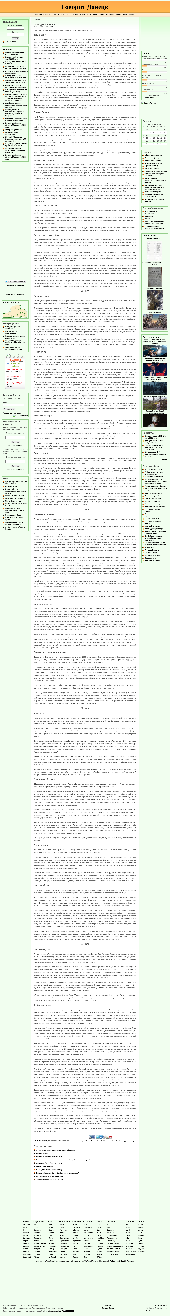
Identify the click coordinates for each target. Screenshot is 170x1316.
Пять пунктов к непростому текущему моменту (16, 91)
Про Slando (149, 216)
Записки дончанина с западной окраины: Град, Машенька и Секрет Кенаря (65, 1160)
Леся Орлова (131, 1252)
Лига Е (75, 1244)
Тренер (141, 1244)
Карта (51, 1224)
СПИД (99, 1257)
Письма (37, 1254)
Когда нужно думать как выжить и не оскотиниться (15, 67)
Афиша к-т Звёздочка (153, 155)
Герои (140, 1227)
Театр (62, 1235)
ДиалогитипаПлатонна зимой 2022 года (14, 58)
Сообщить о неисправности (156, 1311)
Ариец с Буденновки (153, 526)
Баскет (76, 1257)
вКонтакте (40, 1261)
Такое (99, 1222)
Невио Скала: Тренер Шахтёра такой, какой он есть (14, 510)
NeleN (128, 1233)
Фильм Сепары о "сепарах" (155, 396)
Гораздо (87, 1244)
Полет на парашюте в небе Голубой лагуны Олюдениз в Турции (154, 341)
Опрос (146, 53)
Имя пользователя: (15, 26)
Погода (52, 1249)
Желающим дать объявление (151, 212)
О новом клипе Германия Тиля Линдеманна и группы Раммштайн (155, 379)
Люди (141, 1222)
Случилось (39, 1222)
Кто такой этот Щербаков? (15, 498)
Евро (75, 1249)
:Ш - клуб (76, 1227)
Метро (99, 1254)
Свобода (26, 1244)
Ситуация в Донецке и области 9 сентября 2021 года (15, 343)
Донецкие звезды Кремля (155, 507)
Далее (164, 459)
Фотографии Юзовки (153, 555)
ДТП (35, 1224)
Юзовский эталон (151, 558)
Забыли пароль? (11, 41)
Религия (63, 1230)
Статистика (64, 1238)
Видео (131, 15)
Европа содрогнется (115, 1246)
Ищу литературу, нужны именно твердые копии (154, 222)
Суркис (141, 1246)
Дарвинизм (88, 1246)
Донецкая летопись (152, 561)
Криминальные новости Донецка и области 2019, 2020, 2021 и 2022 (154, 447)
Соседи (87, 1235)
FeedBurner (20, 445)
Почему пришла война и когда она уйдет (14, 53)
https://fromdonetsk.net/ (53, 1311)
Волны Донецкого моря (154, 529)
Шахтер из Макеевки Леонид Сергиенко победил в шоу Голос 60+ (155, 360)
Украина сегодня (113, 1249)
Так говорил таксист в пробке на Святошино (13, 348)
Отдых (75, 15)
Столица (63, 1254)
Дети (140, 1233)
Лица (89, 15)
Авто (99, 1233)
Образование (112, 1235)
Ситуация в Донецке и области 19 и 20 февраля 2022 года (15, 150)
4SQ (118, 1261)
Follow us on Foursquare (15, 295)
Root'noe (129, 1249)
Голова (63, 1252)
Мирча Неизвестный (13, 501)
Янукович (142, 1252)
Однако (87, 1254)
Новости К (64, 1222)
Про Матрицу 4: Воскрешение (11, 332)
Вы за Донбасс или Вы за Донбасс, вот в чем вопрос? (57, 1173)
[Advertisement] (154, 33)
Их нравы (37, 1249)
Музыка (26, 1233)
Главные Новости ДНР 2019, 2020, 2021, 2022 (156, 437)
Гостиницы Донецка (152, 168)
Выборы (63, 1249)
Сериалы (100, 1244)
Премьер (63, 1244)
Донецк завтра (39, 1246)
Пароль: (15, 32)
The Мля (110, 1222)
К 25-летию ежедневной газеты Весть (154, 263)
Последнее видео (152, 337)
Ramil (128, 1227)
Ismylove (129, 1230)
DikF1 (128, 1241)
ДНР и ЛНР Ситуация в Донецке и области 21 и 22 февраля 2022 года (15, 139)
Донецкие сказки (113, 1252)
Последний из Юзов (13, 515)
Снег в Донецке (155, 312)
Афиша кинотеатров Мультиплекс (49, 1180)
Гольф (75, 1235)
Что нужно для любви (13, 130)
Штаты (51, 1227)
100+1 (75, 1224)
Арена (75, 1233)
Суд (98, 1224)
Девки (140, 1230)
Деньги (68, 15)
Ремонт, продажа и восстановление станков (154, 227)
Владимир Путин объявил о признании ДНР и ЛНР (16, 145)
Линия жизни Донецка (44, 1166)
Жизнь (82, 15)
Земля (51, 1230)
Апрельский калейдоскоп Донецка (49, 1163)
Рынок (99, 1252)
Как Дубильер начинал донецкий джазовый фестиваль (154, 538)
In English (52, 1257)
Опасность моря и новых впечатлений (15, 337)
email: (5, 402)
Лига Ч (75, 1246)
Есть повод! (88, 1233)
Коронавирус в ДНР (152, 452)
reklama (26, 1249)
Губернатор (64, 1246)
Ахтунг (36, 1241)
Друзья (26, 1252)
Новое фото (149, 235)
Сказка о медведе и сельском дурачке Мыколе (16, 86)
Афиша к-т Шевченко (153, 161)
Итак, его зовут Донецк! (154, 469)
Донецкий (27, 1257)
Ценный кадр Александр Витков (49, 1157)
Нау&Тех (100, 1238)
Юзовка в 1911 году (152, 501)
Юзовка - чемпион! (152, 519)
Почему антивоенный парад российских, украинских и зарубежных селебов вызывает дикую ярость (16, 97)
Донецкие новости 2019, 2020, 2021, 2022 (154, 442)
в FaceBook (49, 1261)
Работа (63, 1227)
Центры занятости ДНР (154, 163)
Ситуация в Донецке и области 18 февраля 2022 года (15, 157)
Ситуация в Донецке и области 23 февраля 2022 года (15, 125)
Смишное (27, 1238)
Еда (98, 1230)
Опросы (26, 1241)
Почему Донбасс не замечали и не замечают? (15, 77)
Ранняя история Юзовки (154, 496)
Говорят (37, 1252)
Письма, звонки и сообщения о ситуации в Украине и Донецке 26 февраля (14, 113)
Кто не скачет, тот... (154, 239)
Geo (50, 1222)
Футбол (76, 1238)
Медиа (25, 1235)
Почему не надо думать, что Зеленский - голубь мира (16, 81)
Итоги (62, 1257)
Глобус (51, 1254)
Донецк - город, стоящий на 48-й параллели (155, 532)
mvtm (128, 1235)
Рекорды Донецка (152, 550)
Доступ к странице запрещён (12, 328)
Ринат (140, 1238)
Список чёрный (113, 1254)
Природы (52, 1246)
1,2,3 (108, 1227)
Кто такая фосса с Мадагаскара (12, 133)
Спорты (76, 1222)
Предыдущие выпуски (12, 413)
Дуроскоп (110, 1230)
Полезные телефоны (153, 192)
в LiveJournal (76, 1261)
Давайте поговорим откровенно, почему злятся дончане (16, 105)
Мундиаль (77, 1241)
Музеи (62, 1233)
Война (121, 1141)
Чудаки (141, 1249)
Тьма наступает (113, 1238)
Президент (64, 1241)
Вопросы (37, 1230)
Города (51, 1235)
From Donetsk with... (111, 1141)
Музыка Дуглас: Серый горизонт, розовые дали (154, 412)
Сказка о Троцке (151, 553)
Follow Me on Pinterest (15, 286)
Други (86, 1257)
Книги (25, 1230)
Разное (102, 15)
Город (95, 15)
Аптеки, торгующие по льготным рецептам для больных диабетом (154, 187)
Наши (140, 1224)
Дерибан (37, 1235)
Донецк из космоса (154, 288)
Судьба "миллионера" (153, 499)
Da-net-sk (100, 1141)
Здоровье (88, 1252)
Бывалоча (88, 1222)
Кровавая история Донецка (155, 504)
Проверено (88, 1227)
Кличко (76, 1252)
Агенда (36, 1227)
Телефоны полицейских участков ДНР (154, 195)
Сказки (26, 1246)
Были (86, 1249)
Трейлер (100, 1235)
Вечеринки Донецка (152, 158)
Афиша (119, 15)
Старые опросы (150, 97)
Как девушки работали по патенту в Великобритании (155, 544)
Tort (127, 1224)
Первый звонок (42, 1153)
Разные (100, 1246)
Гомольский (130, 1254)
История (26, 1224)
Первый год (149, 547)
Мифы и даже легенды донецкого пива (154, 473)
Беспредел (38, 1238)
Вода (51, 1238)
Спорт (54, 15)
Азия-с (51, 1233)
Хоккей (75, 1254)
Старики (141, 1235)
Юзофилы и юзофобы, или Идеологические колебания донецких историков (156, 481)
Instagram (104, 1261)
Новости (46, 15)
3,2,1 (140, 1241)
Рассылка (27, 1254)
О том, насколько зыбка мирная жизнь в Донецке (55, 1150)
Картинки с (53, 1252)
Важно (25, 1222)
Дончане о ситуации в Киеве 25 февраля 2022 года (16, 119)
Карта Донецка (11, 302)
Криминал (38, 1233)
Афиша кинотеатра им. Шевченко (49, 1176)
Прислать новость (160, 1305)
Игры (86, 1224)
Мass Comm (88, 1238)
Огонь (51, 1241)
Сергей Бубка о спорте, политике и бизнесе (14, 523)
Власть (61, 15)
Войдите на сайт (40, 1141)
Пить (99, 1227)
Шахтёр (76, 1230)
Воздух (52, 1244)
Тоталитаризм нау (114, 1244)
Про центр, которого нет (154, 493)
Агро (62, 1224)
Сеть (99, 1241)
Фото (125, 15)
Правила (148, 219)
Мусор (99, 1249)
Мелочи (87, 1230)
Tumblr (123, 1261)
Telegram (130, 1261)
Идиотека (110, 1233)
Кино (25, 1227)
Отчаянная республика (154, 477)
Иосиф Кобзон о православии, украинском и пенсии (16, 491)
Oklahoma (129, 1246)
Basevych (129, 1244)
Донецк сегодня (130, 1141)
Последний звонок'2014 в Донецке (49, 1170)
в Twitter (112, 1261)
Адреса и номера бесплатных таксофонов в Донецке (155, 180)
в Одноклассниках (62, 1261)
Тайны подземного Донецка (155, 486)
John (51, 26)
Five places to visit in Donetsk (156, 171)
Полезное (110, 15)
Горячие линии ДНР (152, 166)
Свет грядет (111, 1241)
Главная (38, 15)
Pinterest (95, 1261)
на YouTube (86, 1261)
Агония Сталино (11, 486)
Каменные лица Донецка (15, 496)
